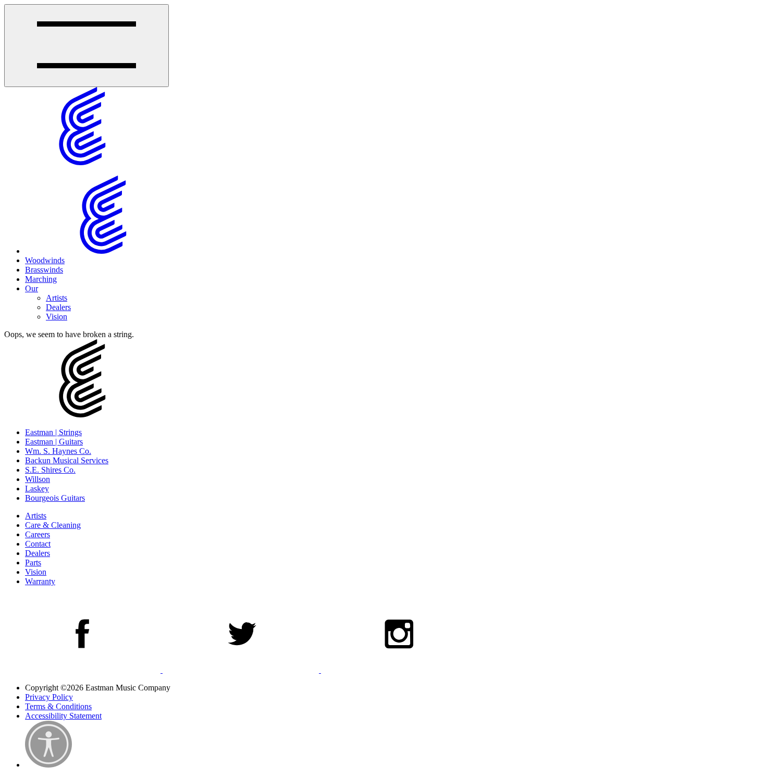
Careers (37, 534)
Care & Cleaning (53, 525)
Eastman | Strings (53, 432)
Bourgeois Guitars (55, 497)
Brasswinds (44, 269)
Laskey (37, 488)
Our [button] (31, 288)
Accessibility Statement (63, 715)
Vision (56, 316)
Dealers (58, 307)
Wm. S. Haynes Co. (58, 451)
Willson (37, 479)
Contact (38, 543)
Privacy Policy (49, 697)
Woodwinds (45, 260)
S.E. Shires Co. (50, 469)
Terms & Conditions (58, 706)
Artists (56, 297)
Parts (33, 562)
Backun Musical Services (66, 460)
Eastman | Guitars (54, 441)
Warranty (40, 581)
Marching (41, 279)
